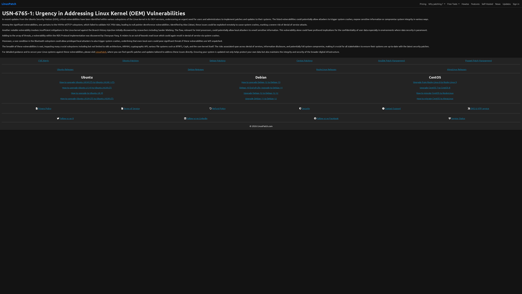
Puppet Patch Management (478, 60)
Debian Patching (217, 60)
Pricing (423, 3)
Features (475, 3)
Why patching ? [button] (436, 3)
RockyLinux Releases (326, 69)
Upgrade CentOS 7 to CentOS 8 (435, 87)
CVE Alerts (43, 60)
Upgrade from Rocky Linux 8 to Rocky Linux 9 (435, 82)
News (498, 3)
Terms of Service (132, 108)
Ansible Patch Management (391, 60)
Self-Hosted (487, 3)
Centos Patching (304, 60)
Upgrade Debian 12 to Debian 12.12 (261, 93)
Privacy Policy (44, 108)
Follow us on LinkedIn (197, 118)
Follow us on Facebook (327, 118)
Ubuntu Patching (130, 60)
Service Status (458, 118)
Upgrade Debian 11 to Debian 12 (261, 98)
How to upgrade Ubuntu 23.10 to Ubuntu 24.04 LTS (87, 87)
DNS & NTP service (480, 108)
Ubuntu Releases (65, 69)
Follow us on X (67, 118)
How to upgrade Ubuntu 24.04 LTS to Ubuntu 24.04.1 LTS (87, 82)
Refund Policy (219, 108)
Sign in (516, 3)
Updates (507, 3)
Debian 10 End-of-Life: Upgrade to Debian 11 (261, 87)
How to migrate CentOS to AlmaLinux (435, 98)
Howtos (465, 3)
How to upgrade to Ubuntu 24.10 (87, 93)
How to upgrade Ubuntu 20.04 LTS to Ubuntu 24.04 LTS (87, 98)
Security (306, 108)
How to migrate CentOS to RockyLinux (434, 93)
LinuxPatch (9, 4)
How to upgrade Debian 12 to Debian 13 (261, 82)
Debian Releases (196, 69)
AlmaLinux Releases (456, 69)
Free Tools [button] (452, 3)
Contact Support (393, 108)
